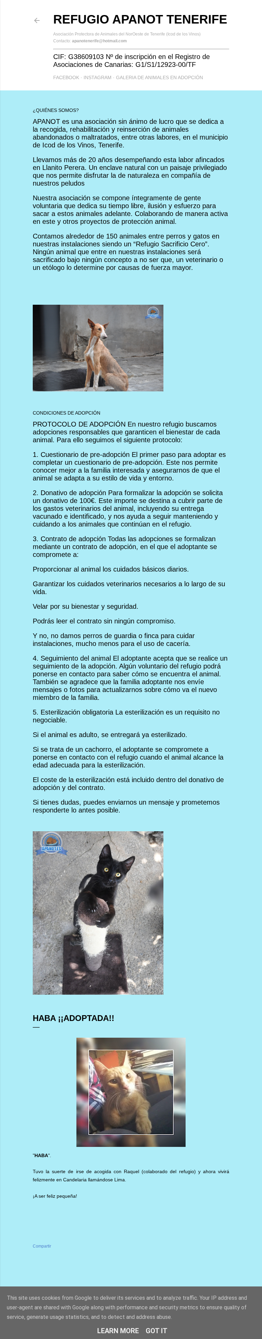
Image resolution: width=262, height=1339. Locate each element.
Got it (157, 1331)
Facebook (66, 77)
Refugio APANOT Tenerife (140, 19)
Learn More (118, 1331)
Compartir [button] (42, 1246)
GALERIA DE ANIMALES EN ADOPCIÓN (159, 77)
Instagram (98, 77)
